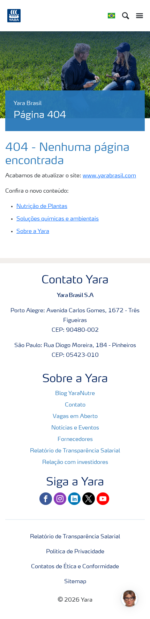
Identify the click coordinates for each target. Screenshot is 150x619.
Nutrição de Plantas (41, 206)
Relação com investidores (75, 462)
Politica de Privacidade (75, 552)
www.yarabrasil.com (109, 176)
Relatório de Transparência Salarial (75, 451)
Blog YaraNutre (75, 393)
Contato (75, 405)
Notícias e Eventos (75, 428)
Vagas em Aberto (75, 416)
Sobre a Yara (32, 231)
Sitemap (75, 582)
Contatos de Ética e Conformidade (75, 567)
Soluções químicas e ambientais (57, 219)
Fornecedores (75, 439)
